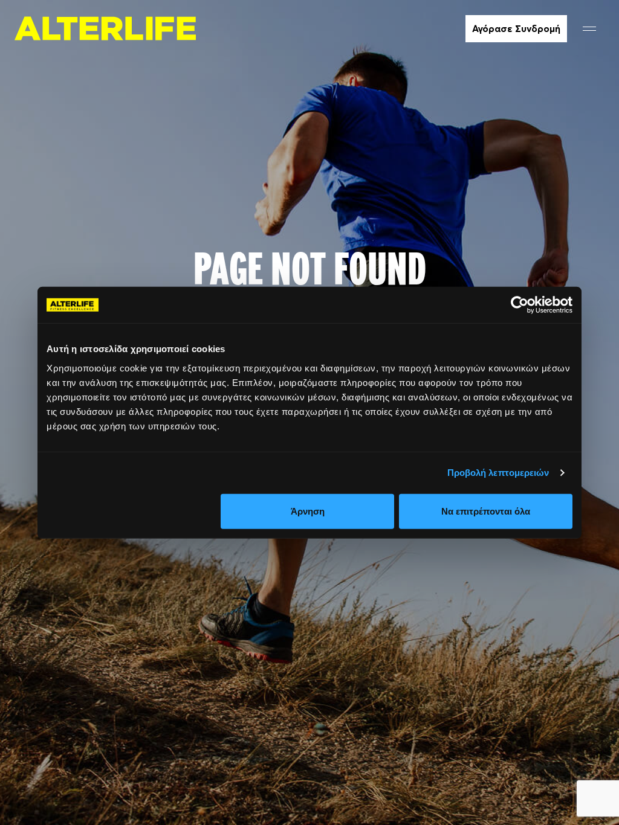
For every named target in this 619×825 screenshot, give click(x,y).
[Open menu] (589, 28)
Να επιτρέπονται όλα (485, 511)
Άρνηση (308, 511)
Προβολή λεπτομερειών (498, 472)
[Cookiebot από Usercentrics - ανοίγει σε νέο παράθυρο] (519, 305)
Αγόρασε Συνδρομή (516, 28)
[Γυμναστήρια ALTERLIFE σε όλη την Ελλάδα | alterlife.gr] (105, 28)
